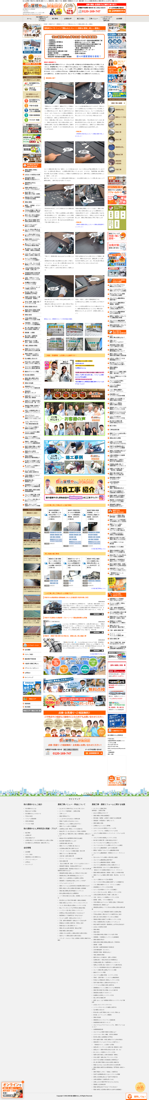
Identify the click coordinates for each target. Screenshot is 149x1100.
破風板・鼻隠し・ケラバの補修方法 (103, 899)
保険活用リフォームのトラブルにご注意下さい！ (106, 1042)
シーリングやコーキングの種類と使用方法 (32, 288)
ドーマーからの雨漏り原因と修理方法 (32, 471)
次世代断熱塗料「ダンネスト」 (114, 482)
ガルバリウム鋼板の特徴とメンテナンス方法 (32, 437)
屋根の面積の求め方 (31, 306)
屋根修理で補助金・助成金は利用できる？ (116, 505)
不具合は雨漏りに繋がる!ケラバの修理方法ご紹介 (33, 211)
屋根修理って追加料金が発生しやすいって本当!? (117, 560)
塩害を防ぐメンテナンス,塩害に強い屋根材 (32, 396)
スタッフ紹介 (29, 654)
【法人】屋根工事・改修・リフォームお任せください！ (74, 863)
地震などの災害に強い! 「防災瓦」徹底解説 (117, 469)
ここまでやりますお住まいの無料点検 (106, 18)
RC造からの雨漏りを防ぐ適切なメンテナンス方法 (33, 461)
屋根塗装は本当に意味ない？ (30, 183)
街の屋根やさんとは (30, 808)
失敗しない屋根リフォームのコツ (116, 341)
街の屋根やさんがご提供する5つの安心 (42, 18)
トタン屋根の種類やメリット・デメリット (116, 390)
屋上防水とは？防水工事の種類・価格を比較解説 (32, 249)
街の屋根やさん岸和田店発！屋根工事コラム (37, 843)
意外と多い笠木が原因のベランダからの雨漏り (32, 215)
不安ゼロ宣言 (29, 816)
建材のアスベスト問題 (32, 371)
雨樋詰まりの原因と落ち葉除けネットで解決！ (118, 621)
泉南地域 (27, 703)
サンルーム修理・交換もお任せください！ (117, 604)
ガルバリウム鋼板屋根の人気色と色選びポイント (106, 865)
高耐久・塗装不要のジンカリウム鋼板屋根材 (32, 442)
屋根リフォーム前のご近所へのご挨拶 (116, 525)
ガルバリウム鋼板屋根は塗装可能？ (117, 299)
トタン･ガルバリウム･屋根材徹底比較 (32, 423)
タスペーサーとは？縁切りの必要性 (31, 225)
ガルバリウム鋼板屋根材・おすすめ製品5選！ (105, 848)
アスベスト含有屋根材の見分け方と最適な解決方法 (107, 967)
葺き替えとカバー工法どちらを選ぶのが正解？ (117, 363)
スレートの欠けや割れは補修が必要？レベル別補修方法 (108, 882)
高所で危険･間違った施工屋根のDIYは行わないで (33, 447)
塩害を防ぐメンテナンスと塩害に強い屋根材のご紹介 (107, 1047)
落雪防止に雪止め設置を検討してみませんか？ (72, 913)
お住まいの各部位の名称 (32, 174)
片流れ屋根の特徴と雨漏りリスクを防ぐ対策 (32, 318)
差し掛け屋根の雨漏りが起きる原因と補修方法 (32, 328)
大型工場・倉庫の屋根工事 (66, 856)
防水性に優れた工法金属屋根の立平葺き (31, 292)
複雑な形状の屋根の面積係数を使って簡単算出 (32, 310)
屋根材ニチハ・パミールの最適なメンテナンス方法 (118, 408)
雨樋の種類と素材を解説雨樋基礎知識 (32, 490)
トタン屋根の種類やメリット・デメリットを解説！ (107, 884)
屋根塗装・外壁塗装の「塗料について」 (104, 820)
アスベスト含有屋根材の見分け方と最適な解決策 (32, 367)
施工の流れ (80, 18)
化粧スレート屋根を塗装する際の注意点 (116, 403)
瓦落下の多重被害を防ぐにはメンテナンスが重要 (117, 447)
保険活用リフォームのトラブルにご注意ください (118, 569)
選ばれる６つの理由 (30, 811)
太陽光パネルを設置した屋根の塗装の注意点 (117, 399)
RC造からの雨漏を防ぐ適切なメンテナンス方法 (106, 980)
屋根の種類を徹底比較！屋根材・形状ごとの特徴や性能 (108, 872)
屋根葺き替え (119, 109)
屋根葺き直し (119, 147)
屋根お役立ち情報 (115, 438)
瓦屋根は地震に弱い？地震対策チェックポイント (118, 464)
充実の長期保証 (29, 821)
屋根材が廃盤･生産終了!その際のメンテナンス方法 (107, 919)
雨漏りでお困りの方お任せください (69, 821)
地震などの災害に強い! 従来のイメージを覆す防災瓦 (107, 965)
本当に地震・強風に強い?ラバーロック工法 (33, 302)
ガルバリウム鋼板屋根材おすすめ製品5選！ (117, 312)
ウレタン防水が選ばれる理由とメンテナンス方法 (32, 230)
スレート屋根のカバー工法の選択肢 (118, 377)
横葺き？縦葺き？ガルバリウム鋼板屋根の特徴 (118, 316)
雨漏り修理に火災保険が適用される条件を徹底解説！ (107, 1089)
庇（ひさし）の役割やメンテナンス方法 (32, 466)
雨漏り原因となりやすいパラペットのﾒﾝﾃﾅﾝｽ (32, 239)
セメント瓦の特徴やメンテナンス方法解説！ (32, 259)
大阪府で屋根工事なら (32, 663)
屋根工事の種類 (116, 103)
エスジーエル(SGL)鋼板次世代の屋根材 (32, 432)
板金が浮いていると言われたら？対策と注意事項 (118, 555)
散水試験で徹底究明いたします (67, 841)
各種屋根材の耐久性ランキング (101, 1022)
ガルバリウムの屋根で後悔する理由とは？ (32, 427)
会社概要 (119, 18)
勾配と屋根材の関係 (31, 345)
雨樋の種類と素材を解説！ (66, 930)
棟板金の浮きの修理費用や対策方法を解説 (32, 198)
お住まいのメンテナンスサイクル (102, 1004)
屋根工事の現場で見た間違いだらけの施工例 (116, 473)
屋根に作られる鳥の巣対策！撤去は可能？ (70, 928)
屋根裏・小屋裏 (30, 332)
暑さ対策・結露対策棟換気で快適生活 (103, 947)
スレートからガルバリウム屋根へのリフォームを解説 (118, 290)
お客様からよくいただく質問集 (101, 825)
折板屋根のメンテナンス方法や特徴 (103, 887)
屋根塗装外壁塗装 (118, 162)
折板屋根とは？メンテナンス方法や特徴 (117, 394)
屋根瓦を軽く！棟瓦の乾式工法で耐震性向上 (116, 460)
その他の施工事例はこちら (98, 548)
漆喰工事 (118, 124)
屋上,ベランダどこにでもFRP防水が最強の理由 (32, 244)
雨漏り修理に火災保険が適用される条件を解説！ (117, 496)
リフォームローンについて (66, 883)
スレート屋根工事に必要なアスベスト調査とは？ (32, 495)
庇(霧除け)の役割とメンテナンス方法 (31, 283)
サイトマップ (29, 677)
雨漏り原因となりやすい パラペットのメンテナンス (73, 902)
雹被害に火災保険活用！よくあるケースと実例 (117, 500)
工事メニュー (93, 18)
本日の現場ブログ (30, 838)
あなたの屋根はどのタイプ (100, 813)
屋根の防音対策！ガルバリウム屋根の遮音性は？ (118, 325)
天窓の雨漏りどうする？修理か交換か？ (32, 476)
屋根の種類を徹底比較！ (114, 368)
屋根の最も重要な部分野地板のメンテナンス (32, 379)
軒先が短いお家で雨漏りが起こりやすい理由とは (32, 362)
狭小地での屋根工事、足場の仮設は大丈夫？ (105, 840)
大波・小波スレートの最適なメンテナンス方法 (32, 278)
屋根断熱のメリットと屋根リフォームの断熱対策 (32, 485)
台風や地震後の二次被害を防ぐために (117, 456)
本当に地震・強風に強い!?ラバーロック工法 (105, 1057)
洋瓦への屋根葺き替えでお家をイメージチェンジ (32, 411)
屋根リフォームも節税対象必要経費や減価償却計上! (118, 647)
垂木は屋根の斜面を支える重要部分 (69, 893)
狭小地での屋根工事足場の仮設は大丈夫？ (116, 421)
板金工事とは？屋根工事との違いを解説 (32, 193)
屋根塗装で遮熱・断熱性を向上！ (102, 952)
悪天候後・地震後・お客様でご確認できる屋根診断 (107, 818)
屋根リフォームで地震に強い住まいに (69, 846)
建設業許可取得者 (30, 659)
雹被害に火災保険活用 (99, 1084)
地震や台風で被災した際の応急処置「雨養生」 (32, 297)
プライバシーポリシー (32, 668)
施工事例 (55, 18)
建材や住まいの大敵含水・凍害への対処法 (32, 341)
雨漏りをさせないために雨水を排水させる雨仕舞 (32, 349)
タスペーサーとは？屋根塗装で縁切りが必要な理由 (107, 911)
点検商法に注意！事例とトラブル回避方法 (70, 828)
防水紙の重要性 (30, 375)
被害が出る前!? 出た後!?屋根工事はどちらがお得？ (118, 538)
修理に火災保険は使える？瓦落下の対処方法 (118, 451)
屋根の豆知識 (29, 383)
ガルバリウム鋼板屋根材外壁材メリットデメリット (118, 321)
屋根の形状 (28, 315)
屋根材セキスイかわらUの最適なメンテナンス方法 (118, 412)
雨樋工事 (118, 132)
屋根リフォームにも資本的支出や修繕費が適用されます (74, 885)
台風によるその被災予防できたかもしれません (118, 442)
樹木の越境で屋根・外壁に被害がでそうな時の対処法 (118, 564)
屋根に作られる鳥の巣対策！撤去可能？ (117, 626)
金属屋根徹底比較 (98, 1029)
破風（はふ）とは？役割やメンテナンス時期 (32, 504)
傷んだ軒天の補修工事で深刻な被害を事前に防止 (32, 220)
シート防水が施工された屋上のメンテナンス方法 (32, 235)
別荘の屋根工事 (114, 638)
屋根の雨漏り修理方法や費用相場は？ (32, 456)
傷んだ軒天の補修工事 (99, 997)
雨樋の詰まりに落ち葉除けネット (68, 925)
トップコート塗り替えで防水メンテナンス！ (32, 500)
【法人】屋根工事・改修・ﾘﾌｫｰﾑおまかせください (118, 643)
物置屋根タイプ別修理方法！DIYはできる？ (116, 599)
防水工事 (118, 139)
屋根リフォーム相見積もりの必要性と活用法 (71, 878)
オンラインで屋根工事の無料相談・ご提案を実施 (117, 516)
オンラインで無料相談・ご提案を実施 (69, 811)
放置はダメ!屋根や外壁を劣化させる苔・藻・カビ (33, 401)
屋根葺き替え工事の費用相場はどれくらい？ (117, 350)
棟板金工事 (119, 154)
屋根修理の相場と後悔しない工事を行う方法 (116, 345)
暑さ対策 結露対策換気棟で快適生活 (31, 336)
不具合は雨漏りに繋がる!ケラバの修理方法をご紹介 (107, 914)
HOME (45, 24)
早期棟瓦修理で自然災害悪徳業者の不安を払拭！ (32, 273)
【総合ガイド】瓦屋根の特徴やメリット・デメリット (107, 870)
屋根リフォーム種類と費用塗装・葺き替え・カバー (118, 372)
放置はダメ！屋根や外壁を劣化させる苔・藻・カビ (107, 1049)
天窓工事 (118, 169)
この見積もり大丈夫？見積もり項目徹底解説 (116, 533)
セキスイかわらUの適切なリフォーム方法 (104, 828)
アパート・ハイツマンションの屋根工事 (116, 634)
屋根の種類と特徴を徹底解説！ (31, 170)
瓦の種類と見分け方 (31, 358)
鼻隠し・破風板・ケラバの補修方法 (32, 206)
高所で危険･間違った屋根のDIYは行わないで (105, 982)
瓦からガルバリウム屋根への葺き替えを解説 (117, 294)
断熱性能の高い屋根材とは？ (30, 480)
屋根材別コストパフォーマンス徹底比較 (32, 387)
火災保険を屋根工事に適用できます (69, 848)
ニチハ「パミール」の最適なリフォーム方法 (105, 830)
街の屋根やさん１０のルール (33, 813)
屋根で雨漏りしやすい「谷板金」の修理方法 (32, 354)
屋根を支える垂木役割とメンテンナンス (32, 451)
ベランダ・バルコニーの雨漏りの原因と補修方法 (32, 254)
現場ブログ (52, 24)
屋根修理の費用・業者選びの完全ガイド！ (32, 178)
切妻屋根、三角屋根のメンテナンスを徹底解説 (32, 323)
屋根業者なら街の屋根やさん (33, 857)
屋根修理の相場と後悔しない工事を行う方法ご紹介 (73, 873)
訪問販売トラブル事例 (116, 547)
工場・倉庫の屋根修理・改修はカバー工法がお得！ (118, 608)
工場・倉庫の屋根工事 (116, 630)
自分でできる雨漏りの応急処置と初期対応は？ (117, 491)
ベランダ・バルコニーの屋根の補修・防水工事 (72, 851)
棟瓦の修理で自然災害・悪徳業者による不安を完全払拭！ (109, 924)
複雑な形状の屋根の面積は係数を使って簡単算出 (106, 942)
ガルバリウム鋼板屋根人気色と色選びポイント (117, 307)
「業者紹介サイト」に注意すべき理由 (116, 573)
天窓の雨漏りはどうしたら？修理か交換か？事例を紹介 (108, 902)
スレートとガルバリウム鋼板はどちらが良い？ (117, 285)
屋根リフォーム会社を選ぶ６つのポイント (118, 434)
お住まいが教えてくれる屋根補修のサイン (117, 359)
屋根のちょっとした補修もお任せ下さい (70, 823)
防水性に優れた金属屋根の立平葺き (103, 1037)
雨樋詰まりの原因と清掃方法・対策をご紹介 (71, 923)
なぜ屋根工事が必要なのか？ (117, 336)
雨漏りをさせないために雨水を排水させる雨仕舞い (107, 1064)
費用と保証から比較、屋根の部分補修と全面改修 (118, 354)
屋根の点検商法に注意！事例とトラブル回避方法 (117, 551)
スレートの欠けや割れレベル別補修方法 (116, 381)
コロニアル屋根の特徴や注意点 (115, 386)
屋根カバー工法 (120, 117)
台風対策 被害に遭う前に (66, 843)
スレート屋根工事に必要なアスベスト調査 (104, 970)
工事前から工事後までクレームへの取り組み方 (117, 529)
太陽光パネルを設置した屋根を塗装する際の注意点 (73, 933)
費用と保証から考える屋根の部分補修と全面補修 (72, 888)
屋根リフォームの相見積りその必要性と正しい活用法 (118, 520)
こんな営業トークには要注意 (116, 542)
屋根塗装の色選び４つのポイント (115, 478)
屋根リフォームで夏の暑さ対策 (67, 853)
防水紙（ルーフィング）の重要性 (102, 1015)
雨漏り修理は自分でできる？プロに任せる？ (32, 188)
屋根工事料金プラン (64, 816)
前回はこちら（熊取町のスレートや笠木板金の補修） (58, 319)
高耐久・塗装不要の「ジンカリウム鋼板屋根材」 (106, 977)
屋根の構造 (28, 202)
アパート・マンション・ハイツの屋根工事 (70, 858)
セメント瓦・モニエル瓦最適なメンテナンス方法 (32, 264)
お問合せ (27, 673)
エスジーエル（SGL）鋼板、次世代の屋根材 (105, 1034)
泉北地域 (27, 707)
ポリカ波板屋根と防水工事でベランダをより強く (118, 612)
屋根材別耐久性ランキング (30, 392)
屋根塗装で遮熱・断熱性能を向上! (117, 487)
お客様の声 (67, 18)
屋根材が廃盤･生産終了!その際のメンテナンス (32, 406)
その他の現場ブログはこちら (98, 654)
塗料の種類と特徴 (116, 665)
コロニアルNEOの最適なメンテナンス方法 (117, 417)
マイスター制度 (29, 823)
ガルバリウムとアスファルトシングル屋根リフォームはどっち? (33, 417)
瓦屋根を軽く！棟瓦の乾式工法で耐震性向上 (105, 959)
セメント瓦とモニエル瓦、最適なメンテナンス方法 (107, 892)
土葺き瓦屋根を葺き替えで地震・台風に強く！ (32, 268)
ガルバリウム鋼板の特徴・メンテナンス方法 (105, 975)
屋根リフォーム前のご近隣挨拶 (67, 826)
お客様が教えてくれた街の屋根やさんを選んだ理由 (39, 840)
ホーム (29, 18)
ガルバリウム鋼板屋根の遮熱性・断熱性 (117, 303)
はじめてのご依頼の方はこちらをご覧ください (72, 808)
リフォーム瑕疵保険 (30, 818)
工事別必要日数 (114, 429)
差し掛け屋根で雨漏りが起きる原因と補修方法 (106, 1062)
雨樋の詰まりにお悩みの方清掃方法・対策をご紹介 (118, 617)
